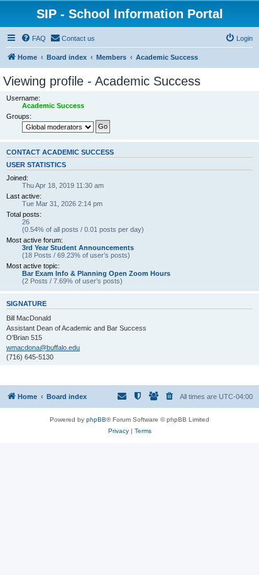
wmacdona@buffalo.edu (43, 347)
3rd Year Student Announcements (78, 247)
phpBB (96, 419)
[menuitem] (33, 38)
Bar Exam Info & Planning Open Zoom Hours (96, 273)
